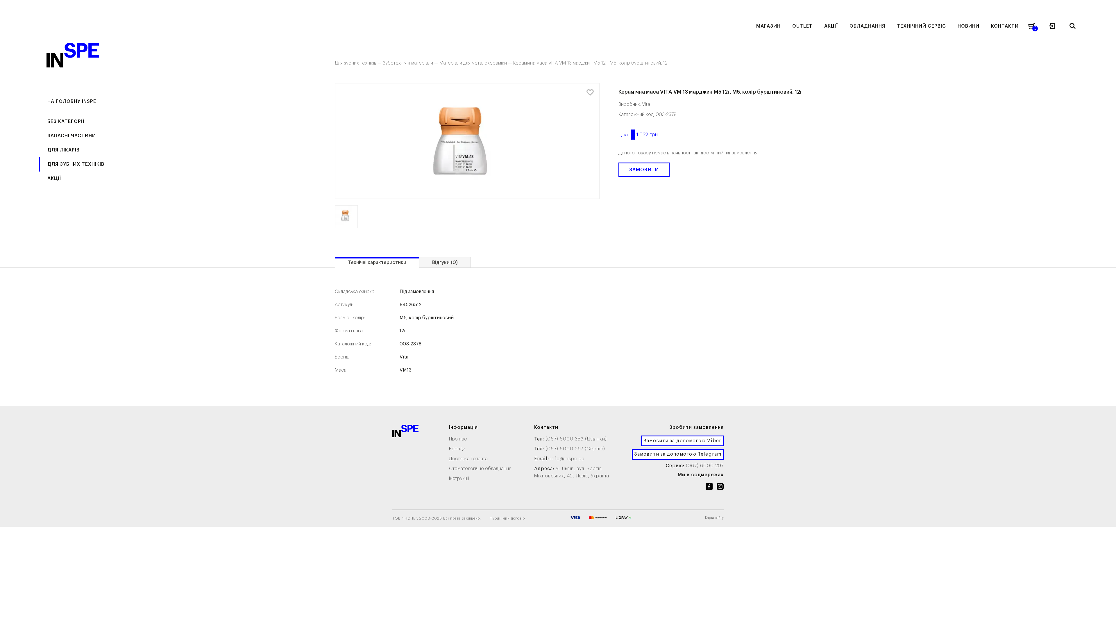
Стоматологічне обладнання (480, 468)
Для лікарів (63, 150)
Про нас (458, 439)
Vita (646, 104)
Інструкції (459, 478)
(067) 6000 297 (705, 465)
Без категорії (65, 121)
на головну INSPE (71, 101)
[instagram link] (720, 487)
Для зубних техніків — (359, 63)
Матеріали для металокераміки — (476, 63)
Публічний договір (507, 518)
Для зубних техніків (75, 164)
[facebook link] (709, 487)
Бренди (457, 449)
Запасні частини (71, 135)
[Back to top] (1106, 618)
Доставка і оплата (468, 458)
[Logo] (405, 432)
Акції (54, 178)
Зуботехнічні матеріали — (411, 63)
